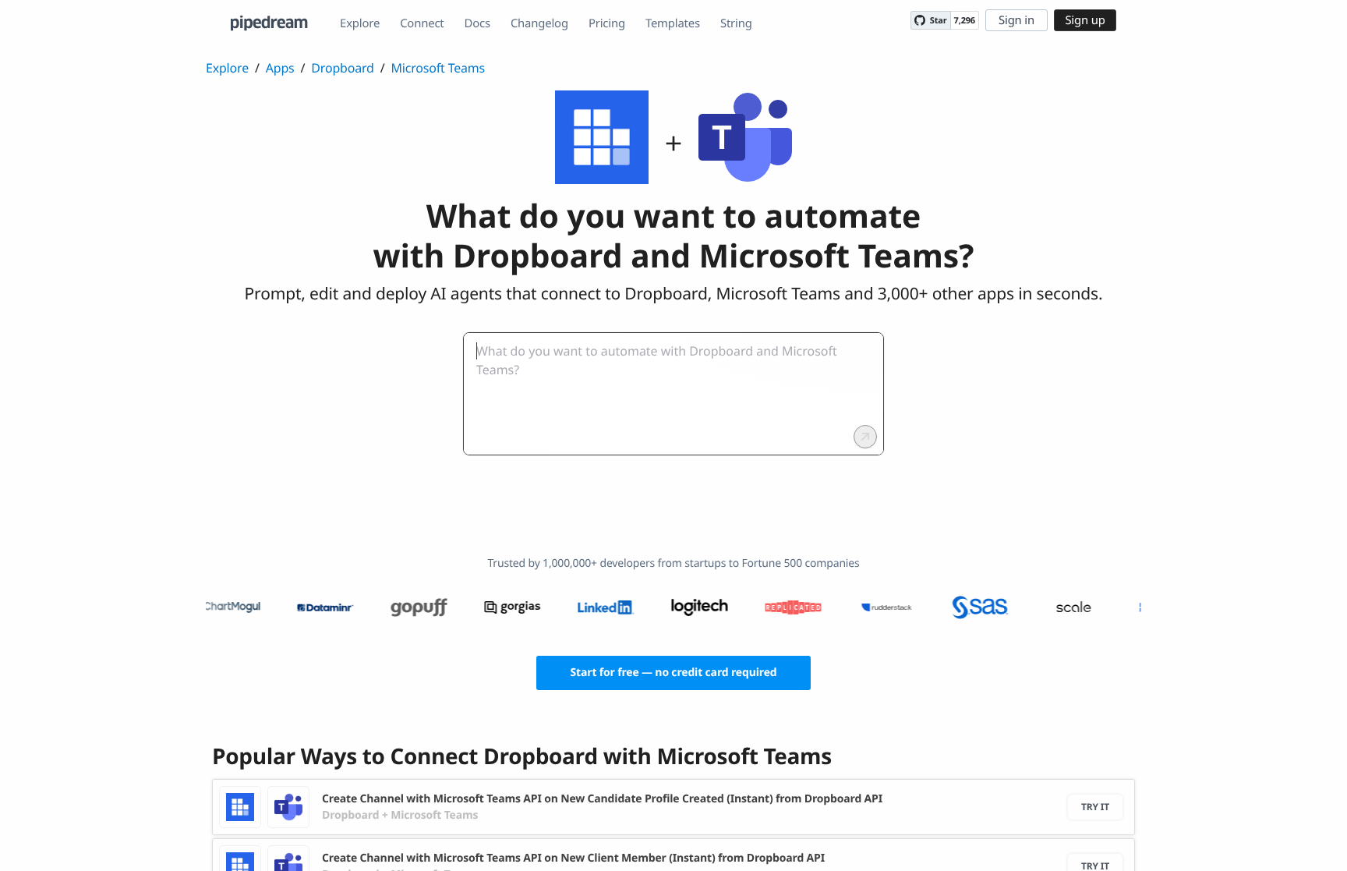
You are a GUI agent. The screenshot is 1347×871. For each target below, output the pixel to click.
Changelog (539, 23)
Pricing (607, 23)
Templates (672, 23)
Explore (360, 23)
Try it (1095, 806)
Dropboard (342, 67)
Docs (477, 23)
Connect (422, 23)
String (736, 23)
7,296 (964, 21)
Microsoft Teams (438, 67)
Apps (280, 67)
